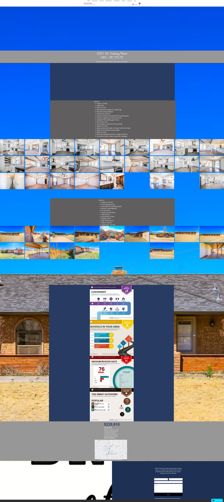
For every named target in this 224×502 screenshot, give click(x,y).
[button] (140, 3)
